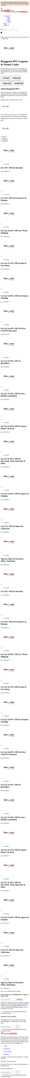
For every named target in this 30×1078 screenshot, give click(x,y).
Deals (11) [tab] (4, 139)
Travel (9, 22)
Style (8, 19)
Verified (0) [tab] (5, 141)
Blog (5, 23)
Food (8, 20)
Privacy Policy (19, 1007)
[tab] (5, 78)
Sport (8, 17)
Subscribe (19, 999)
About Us (6, 25)
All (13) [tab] (4, 136)
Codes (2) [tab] (4, 138)
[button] (16, 15)
